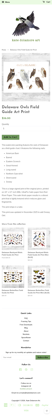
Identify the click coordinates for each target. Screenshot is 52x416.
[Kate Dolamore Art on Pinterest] (26, 370)
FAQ (26, 318)
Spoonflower (26, 337)
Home (4, 50)
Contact (26, 341)
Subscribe (43, 358)
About (26, 331)
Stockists (26, 334)
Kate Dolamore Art (33, 400)
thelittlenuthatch (26, 389)
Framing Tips (26, 321)
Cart (48, 2)
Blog (26, 328)
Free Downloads (26, 325)
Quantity (5, 124)
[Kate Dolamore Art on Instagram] (31, 370)
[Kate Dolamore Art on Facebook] (20, 370)
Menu (7, 2)
